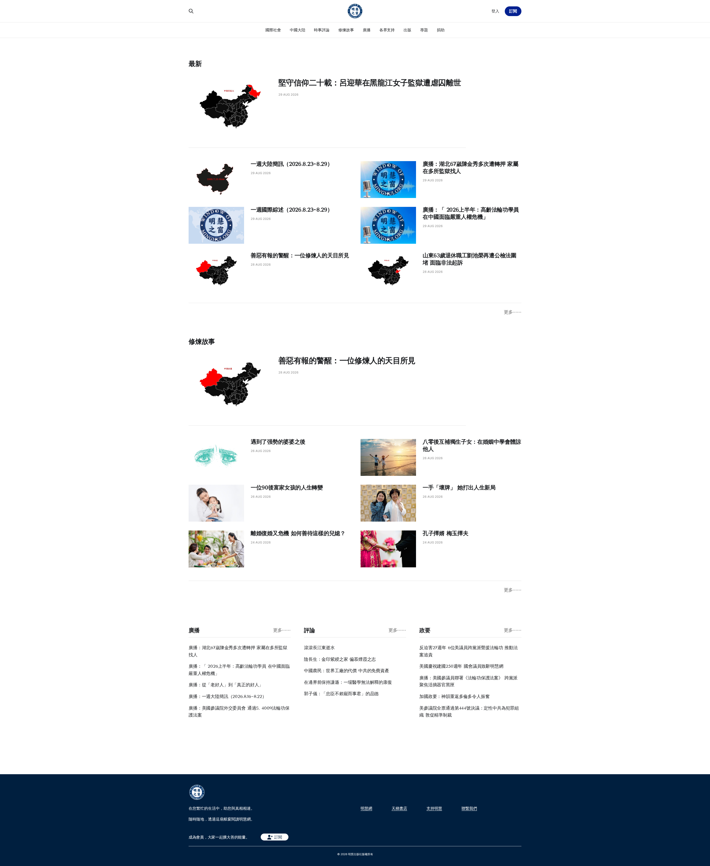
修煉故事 (346, 29)
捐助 (441, 29)
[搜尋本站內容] (191, 11)
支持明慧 (434, 808)
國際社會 (273, 29)
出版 (407, 29)
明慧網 (366, 808)
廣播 (367, 29)
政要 (424, 630)
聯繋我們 (469, 808)
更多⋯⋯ (512, 312)
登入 (495, 11)
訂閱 (513, 11)
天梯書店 (399, 808)
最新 (195, 64)
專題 (424, 29)
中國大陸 (297, 29)
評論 (309, 630)
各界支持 (387, 29)
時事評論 (321, 29)
